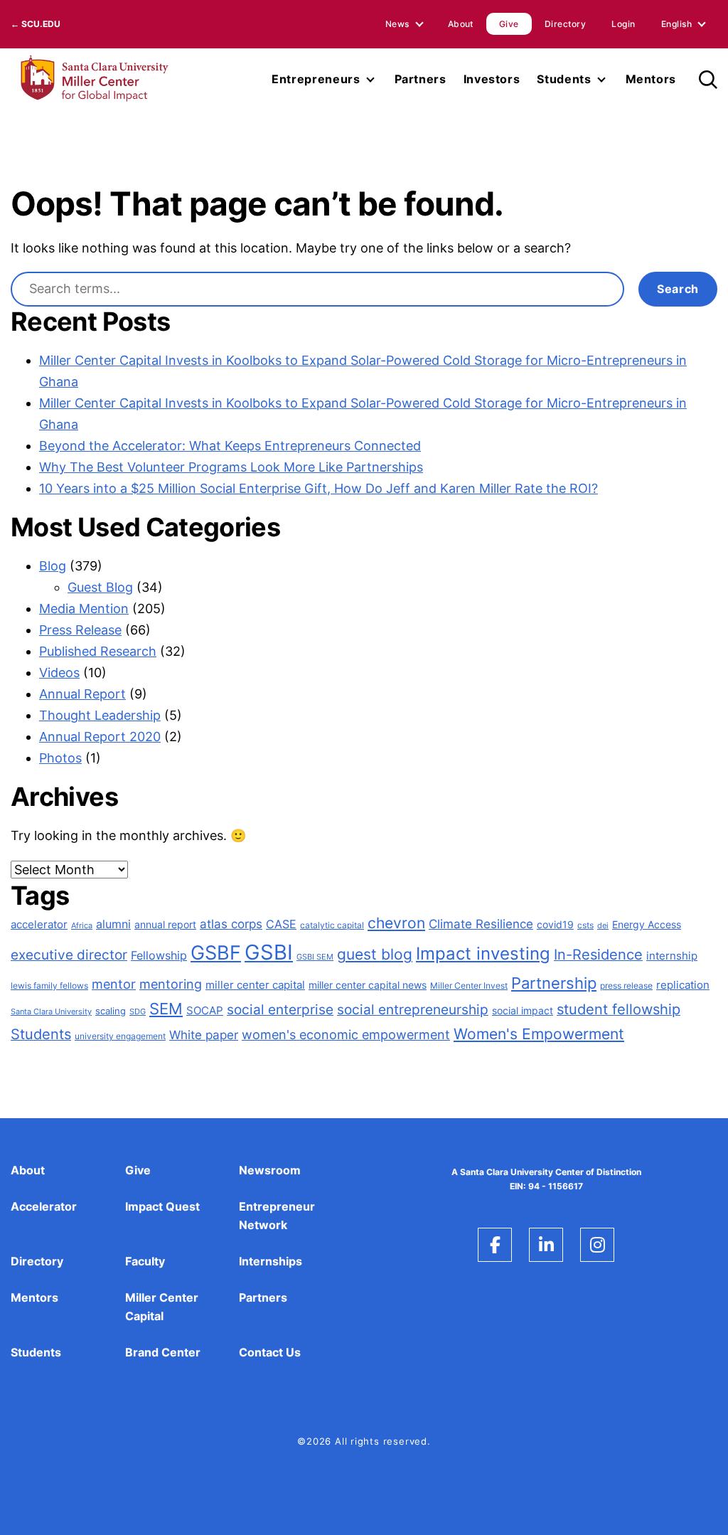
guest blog (374, 954)
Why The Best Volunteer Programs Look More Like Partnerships (231, 467)
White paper (203, 1035)
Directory (565, 23)
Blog (52, 565)
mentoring (170, 984)
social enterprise (280, 1009)
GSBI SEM (314, 957)
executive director (69, 954)
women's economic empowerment (346, 1034)
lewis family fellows (49, 985)
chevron (396, 923)
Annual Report (82, 693)
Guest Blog (100, 587)
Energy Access (646, 924)
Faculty (145, 1261)
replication (683, 985)
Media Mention (84, 608)
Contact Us (270, 1352)
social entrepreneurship (412, 1010)
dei (603, 925)
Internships (270, 1261)
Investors (492, 79)
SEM (166, 1008)
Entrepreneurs (316, 79)
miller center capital (255, 985)
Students (564, 79)
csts (585, 925)
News (397, 23)
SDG (137, 1011)
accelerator (39, 924)
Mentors (651, 79)
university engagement (120, 1036)
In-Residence (598, 954)
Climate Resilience (481, 924)
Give (509, 23)
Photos (60, 757)
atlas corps (231, 924)
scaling (110, 1010)
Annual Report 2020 (100, 736)
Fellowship (159, 955)
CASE (281, 924)
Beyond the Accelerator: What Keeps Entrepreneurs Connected (230, 445)
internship (671, 956)
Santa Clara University (51, 1011)
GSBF (216, 952)
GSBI (269, 952)
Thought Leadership (100, 715)
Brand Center (162, 1352)
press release (626, 985)
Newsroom (270, 1170)
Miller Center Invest (469, 986)
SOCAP (204, 1010)
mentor (114, 984)
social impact (522, 1010)
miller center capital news (368, 985)
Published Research (97, 651)
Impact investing (483, 953)
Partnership (553, 983)
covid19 (555, 924)
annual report (165, 924)
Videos (59, 672)
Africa (81, 925)
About (460, 23)
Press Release (80, 629)
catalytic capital (332, 925)
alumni (113, 924)
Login (623, 23)
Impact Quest (162, 1206)
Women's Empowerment (539, 1034)
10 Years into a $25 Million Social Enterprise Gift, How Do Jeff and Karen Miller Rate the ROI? (318, 488)
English (676, 23)
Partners (420, 79)
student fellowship (618, 1009)
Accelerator (44, 1206)
